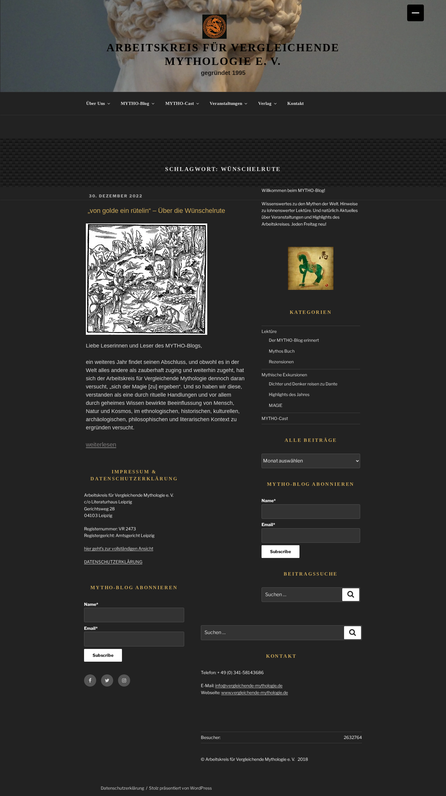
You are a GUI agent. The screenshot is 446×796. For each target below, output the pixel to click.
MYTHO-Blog (135, 103)
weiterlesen (101, 444)
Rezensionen (281, 361)
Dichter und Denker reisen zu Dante (303, 383)
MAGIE (275, 405)
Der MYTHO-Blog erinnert (294, 340)
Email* (268, 524)
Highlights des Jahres (289, 394)
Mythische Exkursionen (284, 374)
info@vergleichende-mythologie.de (248, 685)
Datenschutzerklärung (122, 788)
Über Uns (95, 103)
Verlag (265, 103)
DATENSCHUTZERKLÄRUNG (113, 561)
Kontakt (295, 103)
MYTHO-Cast (179, 103)
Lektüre (269, 331)
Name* (269, 500)
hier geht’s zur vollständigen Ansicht (118, 548)
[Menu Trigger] (415, 13)
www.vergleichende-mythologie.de (254, 692)
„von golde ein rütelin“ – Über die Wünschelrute (156, 210)
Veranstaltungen (226, 103)
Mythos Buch (282, 351)
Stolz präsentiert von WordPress (180, 788)
